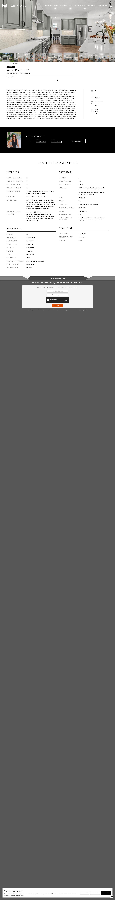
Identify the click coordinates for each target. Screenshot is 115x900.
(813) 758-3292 (41, 142)
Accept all (106, 892)
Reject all (84, 892)
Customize (95, 892)
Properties (64, 5)
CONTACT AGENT (76, 141)
